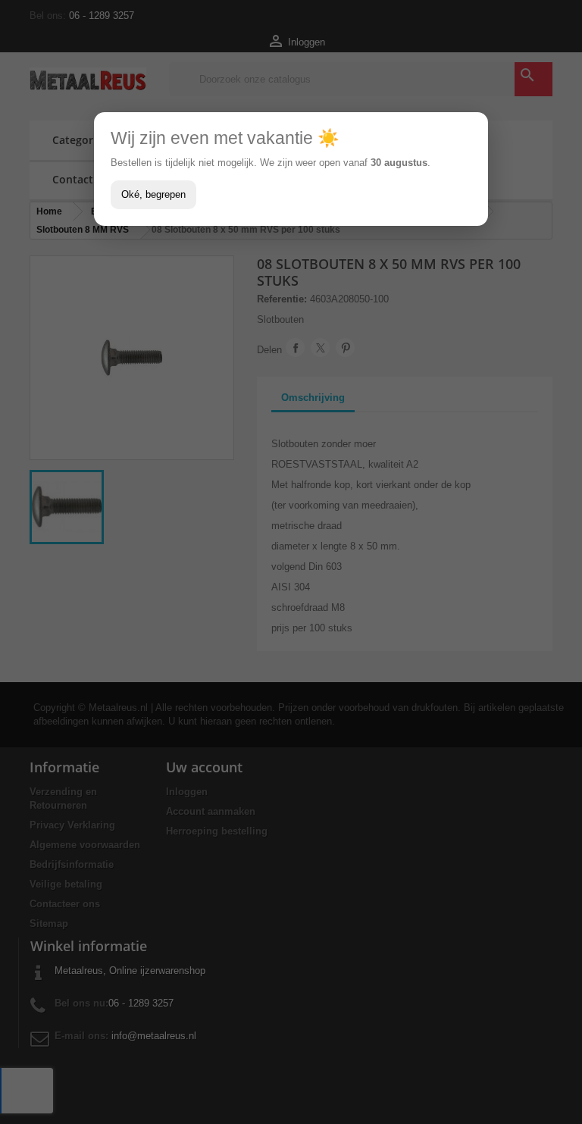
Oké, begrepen (153, 194)
